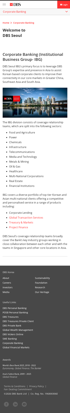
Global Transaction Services (26, 217)
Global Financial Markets (16, 347)
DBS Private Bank (12, 325)
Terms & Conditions (14, 386)
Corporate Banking (23, 22)
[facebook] (6, 404)
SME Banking (10, 338)
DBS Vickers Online (13, 334)
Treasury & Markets (21, 222)
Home (6, 22)
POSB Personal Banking (15, 312)
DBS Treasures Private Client (18, 321)
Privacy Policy (36, 386)
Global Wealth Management (18, 329)
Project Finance (18, 227)
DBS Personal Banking (15, 308)
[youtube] (24, 404)
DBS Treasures (11, 316)
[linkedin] (15, 404)
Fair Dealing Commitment (18, 389)
